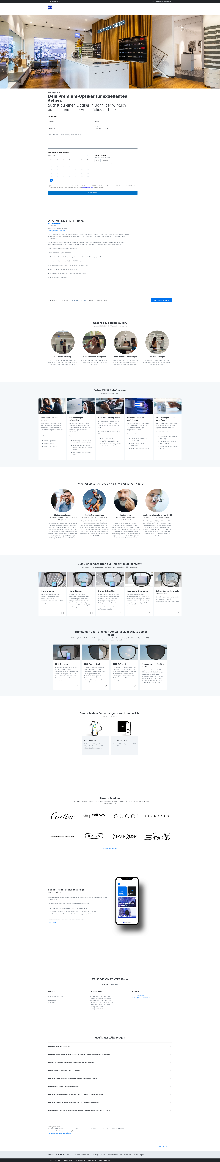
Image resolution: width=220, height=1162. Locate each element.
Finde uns (99, 300)
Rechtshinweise (68, 1160)
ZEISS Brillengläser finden (78, 300)
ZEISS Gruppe (139, 1155)
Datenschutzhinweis (80, 1160)
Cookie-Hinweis (92, 1160)
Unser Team (114, 984)
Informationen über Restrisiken (119, 1155)
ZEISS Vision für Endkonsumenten (162, 1)
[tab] (106, 985)
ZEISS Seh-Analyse (53, 300)
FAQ (105, 300)
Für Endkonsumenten (81, 1155)
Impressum (58, 1160)
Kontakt (50, 1160)
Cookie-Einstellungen (104, 1160)
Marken (91, 300)
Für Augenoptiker (98, 1155)
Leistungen (65, 300)
